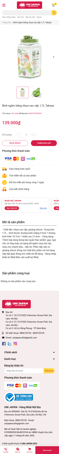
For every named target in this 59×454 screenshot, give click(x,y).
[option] (29, 56)
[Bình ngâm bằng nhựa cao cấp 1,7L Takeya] (29, 56)
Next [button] (54, 57)
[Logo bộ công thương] (18, 397)
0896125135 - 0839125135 (32, 333)
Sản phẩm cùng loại (16, 273)
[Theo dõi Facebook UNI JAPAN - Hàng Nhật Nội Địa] (4, 343)
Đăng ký (49, 370)
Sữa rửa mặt (30, 17)
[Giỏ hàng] (53, 5)
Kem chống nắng (8, 17)
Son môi (20, 17)
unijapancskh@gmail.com (24, 337)
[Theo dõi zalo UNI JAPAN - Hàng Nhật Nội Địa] (9, 343)
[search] (54, 12)
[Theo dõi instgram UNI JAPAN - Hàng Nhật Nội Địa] (15, 343)
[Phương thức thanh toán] (19, 158)
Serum (39, 17)
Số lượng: (7, 134)
